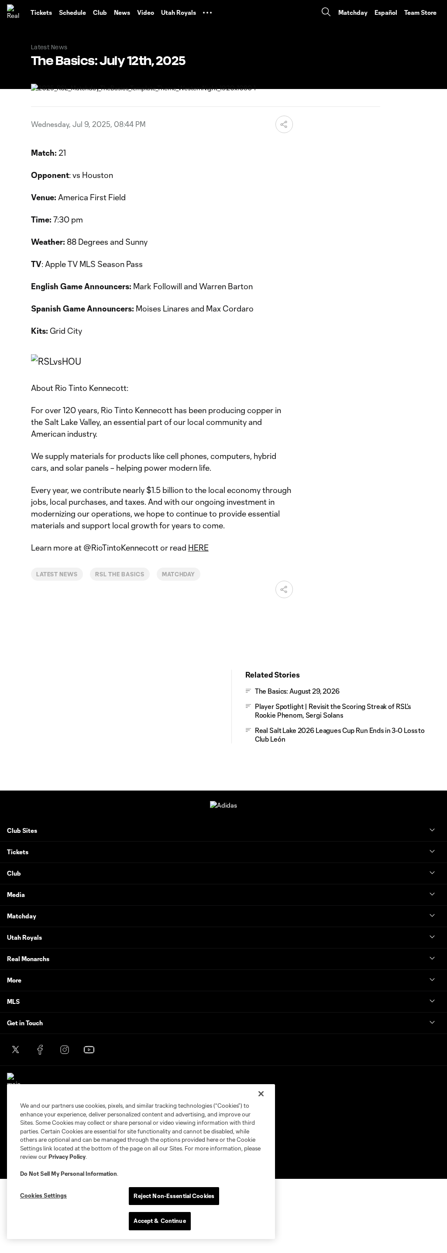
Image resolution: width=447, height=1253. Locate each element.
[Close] (261, 1093)
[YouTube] (89, 1049)
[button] (207, 12)
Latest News (57, 574)
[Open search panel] (326, 13)
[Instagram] (64, 1049)
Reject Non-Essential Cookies (174, 1195)
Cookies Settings (43, 1195)
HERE (198, 547)
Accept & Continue (160, 1220)
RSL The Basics (119, 574)
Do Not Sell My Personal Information (68, 1173)
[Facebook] (40, 1049)
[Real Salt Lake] (15, 12)
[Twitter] (15, 1049)
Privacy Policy (67, 1156)
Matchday (179, 574)
